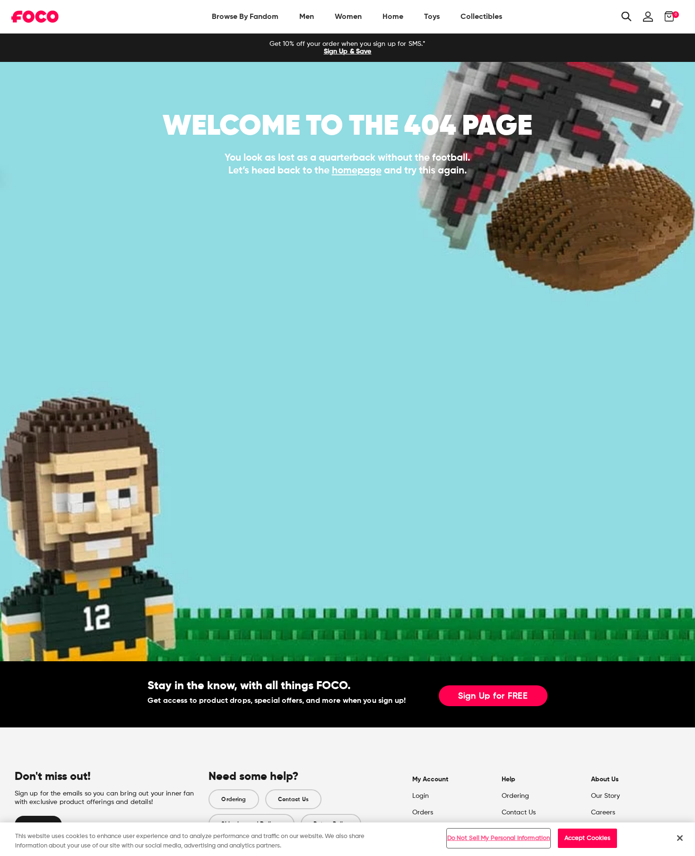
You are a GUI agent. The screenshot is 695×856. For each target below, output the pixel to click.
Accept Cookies (588, 838)
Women (348, 16)
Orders (422, 812)
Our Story (605, 796)
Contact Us (293, 799)
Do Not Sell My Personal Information (498, 838)
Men (306, 16)
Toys (432, 16)
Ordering (233, 799)
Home (392, 16)
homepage (357, 170)
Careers (603, 812)
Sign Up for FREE (493, 696)
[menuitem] (245, 16)
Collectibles (481, 16)
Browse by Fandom (245, 16)
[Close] (679, 838)
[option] (347, 48)
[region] (347, 839)
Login (420, 796)
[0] (666, 16)
